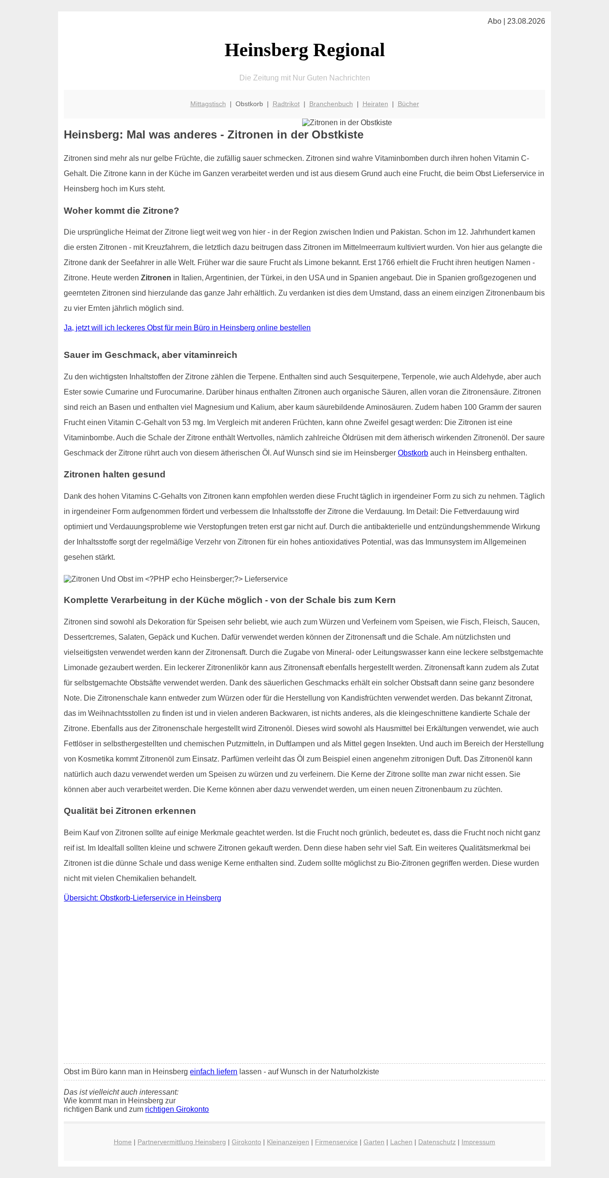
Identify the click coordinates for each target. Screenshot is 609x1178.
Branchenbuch (331, 104)
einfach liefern (213, 1072)
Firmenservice (336, 1142)
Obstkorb (413, 453)
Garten (373, 1142)
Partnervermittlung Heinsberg (182, 1142)
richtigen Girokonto (177, 1109)
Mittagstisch (208, 104)
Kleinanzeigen (288, 1142)
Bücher (408, 104)
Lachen (401, 1142)
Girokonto (246, 1142)
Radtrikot (286, 104)
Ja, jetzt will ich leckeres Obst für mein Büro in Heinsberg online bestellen (187, 328)
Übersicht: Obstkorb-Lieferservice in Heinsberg (142, 898)
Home (123, 1142)
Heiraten (375, 104)
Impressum (478, 1142)
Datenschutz (437, 1142)
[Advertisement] (304, 985)
